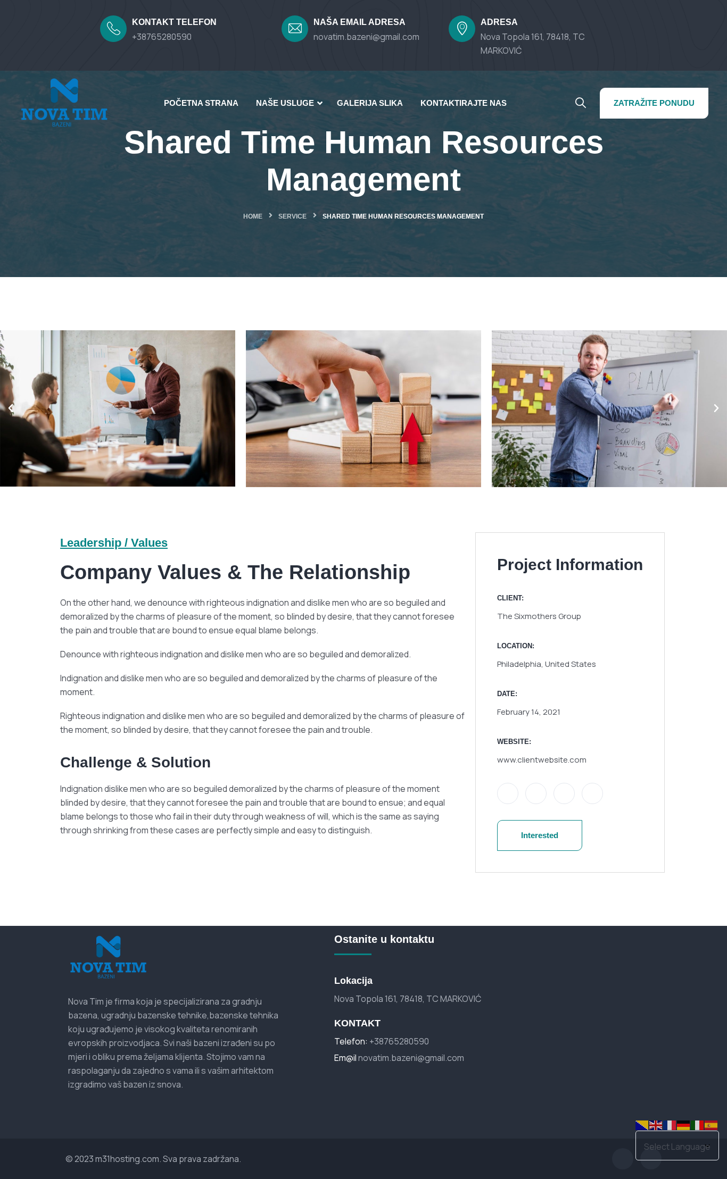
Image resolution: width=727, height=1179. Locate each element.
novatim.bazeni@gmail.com (366, 37)
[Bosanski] (642, 1124)
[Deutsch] (684, 1124)
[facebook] (622, 1158)
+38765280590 (162, 37)
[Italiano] (698, 1124)
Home (252, 216)
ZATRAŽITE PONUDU (654, 102)
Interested (539, 835)
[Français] (670, 1124)
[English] (656, 1124)
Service (292, 216)
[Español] (711, 1124)
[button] (10, 408)
